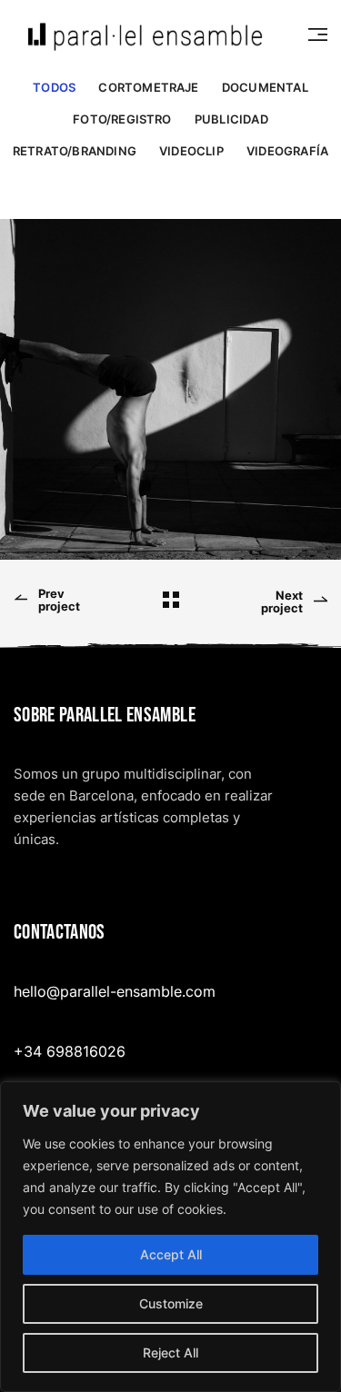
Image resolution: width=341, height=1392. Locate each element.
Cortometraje (148, 87)
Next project (282, 602)
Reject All (170, 1352)
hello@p (41, 991)
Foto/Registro (122, 119)
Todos (54, 87)
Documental (265, 87)
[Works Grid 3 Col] (171, 600)
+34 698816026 (69, 1050)
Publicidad (231, 119)
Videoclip (191, 151)
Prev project (59, 600)
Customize (171, 1303)
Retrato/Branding (74, 151)
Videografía (287, 151)
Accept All (171, 1254)
